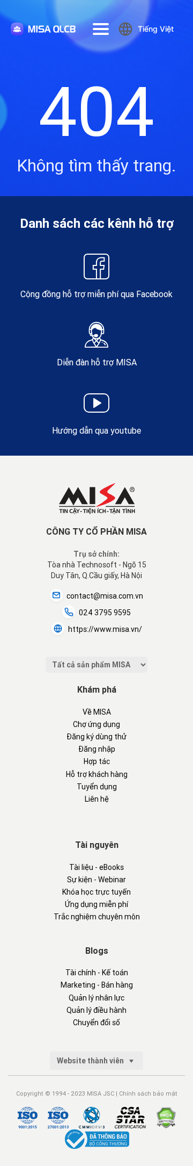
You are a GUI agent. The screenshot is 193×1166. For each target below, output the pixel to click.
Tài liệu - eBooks (96, 867)
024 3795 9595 (105, 612)
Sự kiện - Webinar (96, 879)
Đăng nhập (96, 749)
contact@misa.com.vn (104, 596)
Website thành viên (91, 1060)
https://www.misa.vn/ (105, 629)
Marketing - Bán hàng (97, 985)
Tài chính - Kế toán (96, 972)
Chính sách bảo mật (148, 1093)
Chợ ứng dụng (96, 724)
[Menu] (101, 29)
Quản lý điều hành (96, 1010)
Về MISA (97, 712)
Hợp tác (97, 761)
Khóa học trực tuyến (96, 892)
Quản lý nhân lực (96, 998)
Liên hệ (97, 799)
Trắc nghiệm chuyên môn (97, 917)
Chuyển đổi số (96, 1022)
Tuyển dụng (97, 786)
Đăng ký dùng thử (96, 737)
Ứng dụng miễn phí (96, 904)
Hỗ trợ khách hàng (97, 774)
